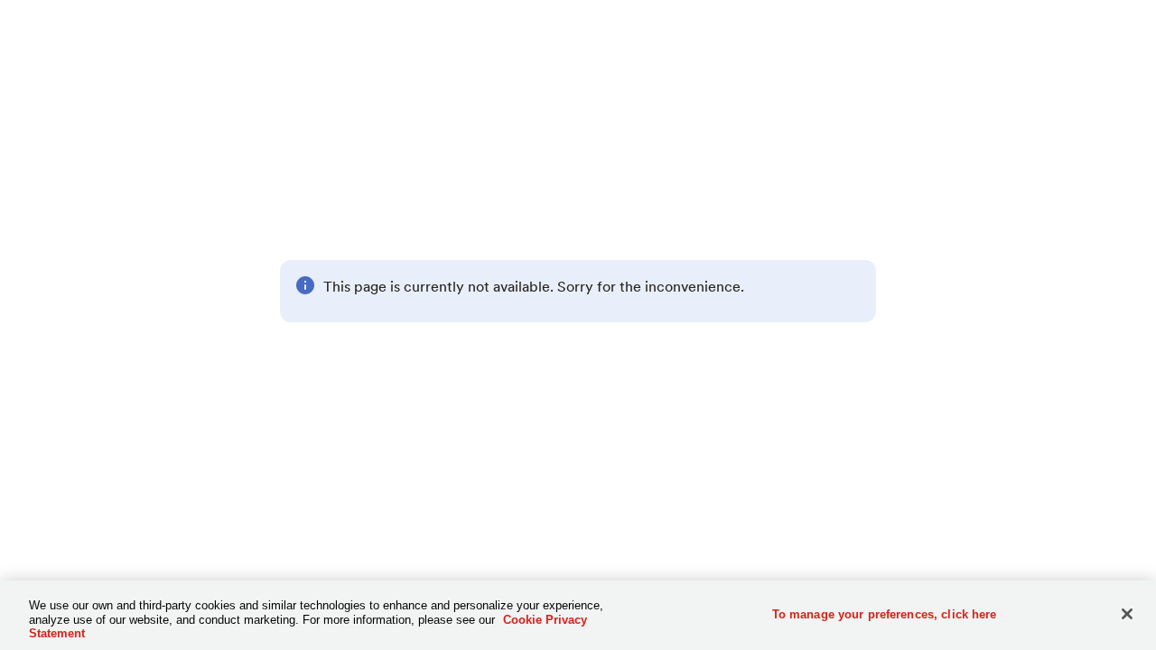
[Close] (1127, 614)
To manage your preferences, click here (884, 613)
